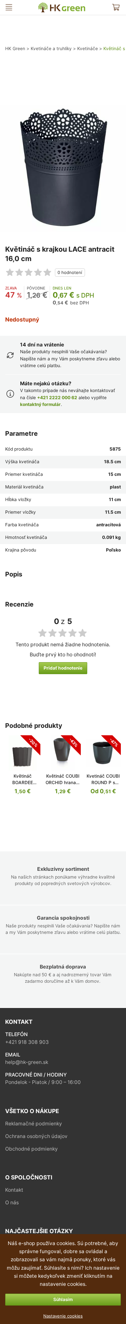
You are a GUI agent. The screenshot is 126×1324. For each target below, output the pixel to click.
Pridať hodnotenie (63, 668)
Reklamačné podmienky (33, 1124)
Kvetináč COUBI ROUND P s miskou (103, 782)
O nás (12, 1202)
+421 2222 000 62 (57, 397)
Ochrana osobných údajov (36, 1136)
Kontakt (14, 1190)
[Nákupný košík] (116, 7)
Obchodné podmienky (31, 1149)
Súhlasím (63, 1299)
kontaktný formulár (40, 404)
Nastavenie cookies (63, 1316)
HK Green (43, 5)
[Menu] (9, 7)
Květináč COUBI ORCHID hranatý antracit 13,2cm (63, 782)
